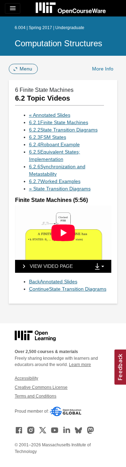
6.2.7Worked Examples (54, 181)
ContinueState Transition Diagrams (67, 289)
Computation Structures (58, 43)
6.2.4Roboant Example (54, 144)
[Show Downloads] (100, 266)
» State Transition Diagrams (60, 188)
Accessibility (26, 378)
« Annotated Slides (49, 115)
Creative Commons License (41, 387)
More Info (102, 69)
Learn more (80, 364)
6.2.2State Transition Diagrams (63, 130)
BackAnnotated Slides (53, 281)
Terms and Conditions (35, 396)
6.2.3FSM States (47, 137)
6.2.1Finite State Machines (58, 122)
